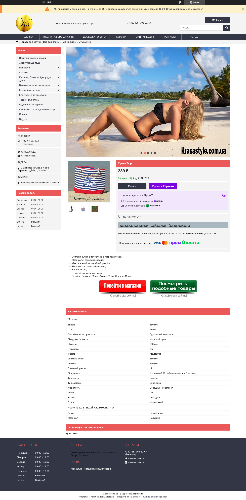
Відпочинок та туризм (31, 104)
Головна (28, 37)
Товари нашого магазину (58, 37)
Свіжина (121, 37)
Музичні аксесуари (29, 90)
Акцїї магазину (145, 37)
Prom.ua (139, 494)
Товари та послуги (31, 41)
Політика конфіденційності (154, 497)
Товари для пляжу (29, 99)
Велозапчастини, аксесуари (34, 85)
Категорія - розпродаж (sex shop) (37, 109)
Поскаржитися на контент (128, 497)
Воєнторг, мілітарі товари (33, 58)
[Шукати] (226, 28)
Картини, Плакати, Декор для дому (35, 79)
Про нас (193, 37)
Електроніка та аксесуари (33, 95)
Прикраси (24, 67)
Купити (132, 186)
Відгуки (23, 119)
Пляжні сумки (69, 41)
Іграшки (23, 72)
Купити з (157, 186)
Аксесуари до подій (29, 62)
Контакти (170, 37)
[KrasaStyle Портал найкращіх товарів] (24, 30)
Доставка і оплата (94, 37)
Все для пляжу (51, 41)
